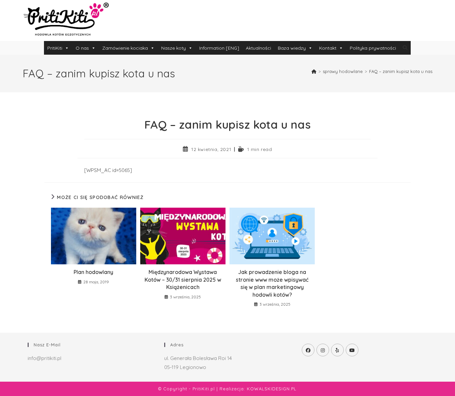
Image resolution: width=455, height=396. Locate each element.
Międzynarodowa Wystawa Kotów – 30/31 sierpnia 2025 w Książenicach (183, 279)
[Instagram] (322, 350)
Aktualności (258, 48)
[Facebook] (308, 350)
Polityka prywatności (373, 48)
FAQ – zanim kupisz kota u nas (400, 71)
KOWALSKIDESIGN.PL (271, 388)
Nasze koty (173, 48)
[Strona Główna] (313, 71)
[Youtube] (352, 350)
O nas (82, 48)
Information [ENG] (219, 48)
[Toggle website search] (405, 48)
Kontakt (327, 48)
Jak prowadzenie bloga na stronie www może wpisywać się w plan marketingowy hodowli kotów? (272, 283)
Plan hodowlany (93, 272)
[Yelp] (337, 350)
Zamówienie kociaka (125, 48)
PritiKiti (54, 48)
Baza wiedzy (292, 48)
